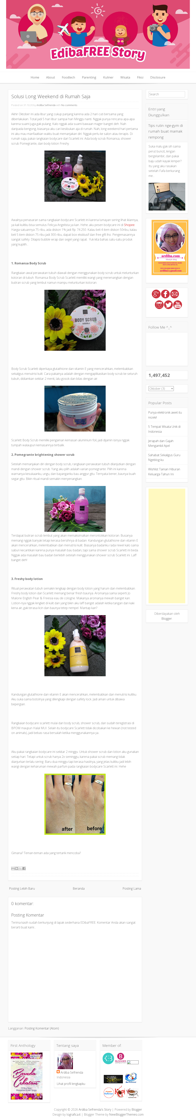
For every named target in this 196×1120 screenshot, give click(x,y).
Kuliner (108, 77)
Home (35, 77)
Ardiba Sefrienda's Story (95, 1109)
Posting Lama (131, 888)
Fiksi (140, 77)
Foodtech (68, 77)
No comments (69, 105)
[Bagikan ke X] (20, 868)
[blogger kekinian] (109, 1097)
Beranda (79, 888)
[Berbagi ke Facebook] (24, 868)
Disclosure (157, 77)
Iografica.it (73, 1114)
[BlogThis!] (17, 868)
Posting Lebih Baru (22, 888)
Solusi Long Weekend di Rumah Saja (50, 96)
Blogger (166, 618)
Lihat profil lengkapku (71, 1084)
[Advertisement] (167, 546)
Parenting (89, 77)
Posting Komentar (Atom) (41, 1028)
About (50, 77)
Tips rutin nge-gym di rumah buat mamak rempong (165, 131)
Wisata (125, 77)
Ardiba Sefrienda (46, 105)
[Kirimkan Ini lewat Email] (13, 868)
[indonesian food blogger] (133, 1063)
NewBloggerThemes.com (126, 1114)
